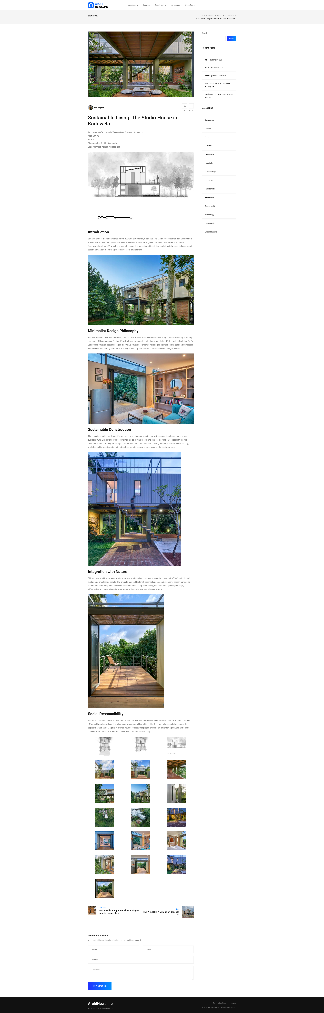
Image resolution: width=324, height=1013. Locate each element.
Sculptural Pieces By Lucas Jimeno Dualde (218, 95)
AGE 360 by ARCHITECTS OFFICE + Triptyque (218, 84)
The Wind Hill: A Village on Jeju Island (161, 913)
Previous (102, 908)
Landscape (175, 5)
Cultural (208, 129)
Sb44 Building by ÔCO (213, 60)
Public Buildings (211, 189)
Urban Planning (211, 232)
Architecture (133, 5)
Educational (209, 137)
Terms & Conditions (219, 1003)
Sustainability (160, 5)
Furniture (208, 146)
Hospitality (209, 163)
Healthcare (209, 154)
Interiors (146, 5)
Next (177, 909)
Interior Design (210, 172)
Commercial (209, 120)
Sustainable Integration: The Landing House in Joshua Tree (119, 911)
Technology (209, 215)
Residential (209, 197)
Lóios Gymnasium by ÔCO (215, 76)
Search (204, 33)
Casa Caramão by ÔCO (214, 68)
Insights (233, 1003)
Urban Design (210, 223)
